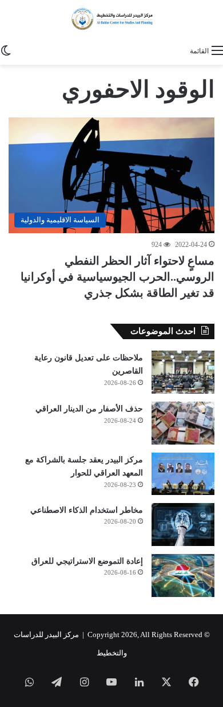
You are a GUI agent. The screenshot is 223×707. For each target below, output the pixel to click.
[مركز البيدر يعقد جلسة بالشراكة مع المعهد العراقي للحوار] (183, 474)
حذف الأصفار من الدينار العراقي (89, 408)
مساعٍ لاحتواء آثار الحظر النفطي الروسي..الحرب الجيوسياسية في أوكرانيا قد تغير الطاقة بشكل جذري (117, 276)
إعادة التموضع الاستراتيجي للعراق (87, 561)
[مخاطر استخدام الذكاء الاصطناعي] (183, 524)
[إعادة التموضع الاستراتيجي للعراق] (183, 575)
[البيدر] (111, 19)
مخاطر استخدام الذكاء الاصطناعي (86, 510)
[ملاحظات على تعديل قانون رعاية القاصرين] (183, 372)
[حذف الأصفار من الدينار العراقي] (183, 423)
